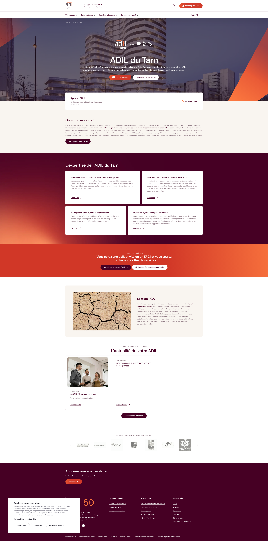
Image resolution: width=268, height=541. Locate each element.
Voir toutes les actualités (134, 416)
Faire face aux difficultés (182, 521)
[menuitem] (71, 15)
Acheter (176, 507)
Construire (177, 511)
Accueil (67, 23)
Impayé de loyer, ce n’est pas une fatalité (150, 212)
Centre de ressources (149, 507)
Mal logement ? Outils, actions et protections (90, 212)
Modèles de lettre (147, 514)
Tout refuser (38, 525)
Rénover (176, 514)
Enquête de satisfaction (87, 537)
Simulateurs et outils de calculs (153, 504)
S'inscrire (72, 482)
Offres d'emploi (70, 537)
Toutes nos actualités (117, 511)
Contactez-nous (122, 77)
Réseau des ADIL (115, 507)
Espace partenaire (192, 6)
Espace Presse (103, 537)
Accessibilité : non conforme (144, 537)
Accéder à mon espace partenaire (151, 267)
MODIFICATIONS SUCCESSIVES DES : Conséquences (134, 364)
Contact (114, 537)
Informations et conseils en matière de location (167, 177)
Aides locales (146, 511)
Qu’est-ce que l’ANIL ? (117, 504)
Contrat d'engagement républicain (168, 537)
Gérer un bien (178, 518)
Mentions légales (125, 537)
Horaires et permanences (146, 77)
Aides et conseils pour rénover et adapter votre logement (95, 177)
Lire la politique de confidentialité (25, 519)
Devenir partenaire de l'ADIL (114, 267)
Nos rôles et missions (77, 141)
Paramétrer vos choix (56, 525)
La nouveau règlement (83, 394)
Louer (175, 504)
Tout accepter (21, 525)
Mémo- (148, 518)
